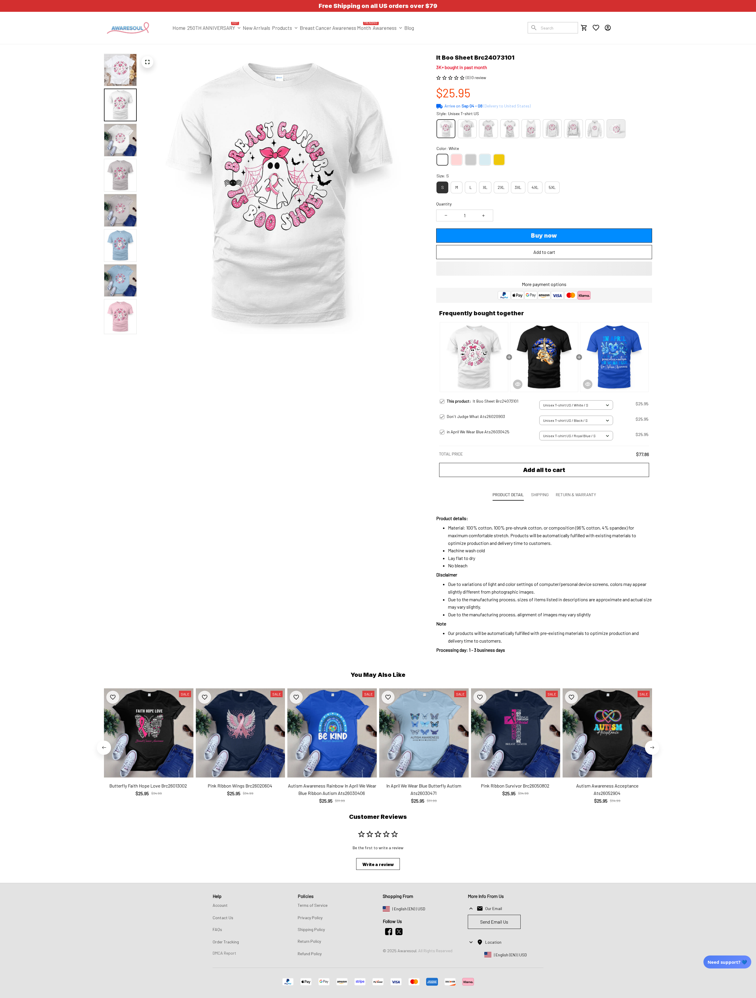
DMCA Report (224, 952)
